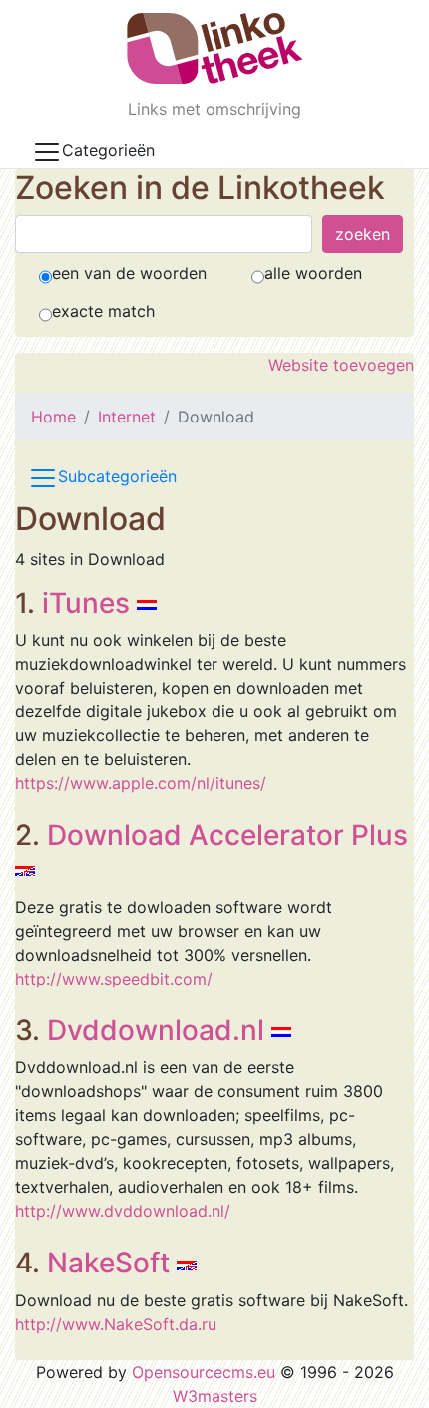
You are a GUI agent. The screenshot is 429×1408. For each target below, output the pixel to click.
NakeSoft (108, 1262)
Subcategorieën (117, 477)
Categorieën (108, 150)
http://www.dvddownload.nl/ (122, 1211)
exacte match (103, 311)
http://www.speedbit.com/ (114, 978)
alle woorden (313, 273)
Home (53, 416)
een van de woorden (129, 273)
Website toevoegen (341, 365)
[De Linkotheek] (215, 48)
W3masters (215, 1396)
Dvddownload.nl (155, 1030)
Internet (127, 416)
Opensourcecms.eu (203, 1372)
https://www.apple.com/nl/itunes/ (140, 783)
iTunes (86, 603)
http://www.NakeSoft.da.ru (115, 1324)
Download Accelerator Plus (227, 835)
